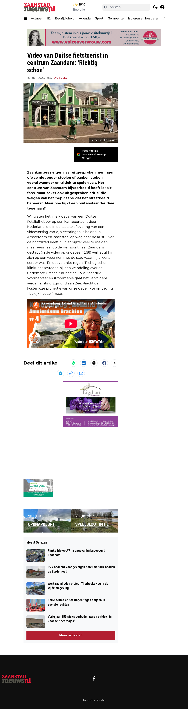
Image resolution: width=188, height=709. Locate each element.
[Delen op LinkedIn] (83, 363)
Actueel (36, 18)
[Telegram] (60, 373)
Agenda (85, 18)
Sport (99, 18)
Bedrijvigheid (65, 18)
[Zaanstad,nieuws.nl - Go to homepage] (16, 678)
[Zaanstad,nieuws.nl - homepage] (40, 7)
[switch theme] (155, 7)
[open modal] (162, 7)
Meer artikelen (70, 635)
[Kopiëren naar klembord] (71, 373)
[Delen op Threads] (94, 363)
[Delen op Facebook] (104, 363)
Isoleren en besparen (143, 18)
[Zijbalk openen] (26, 18)
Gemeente (116, 18)
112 (49, 18)
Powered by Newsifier (94, 700)
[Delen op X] (114, 363)
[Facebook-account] (94, 678)
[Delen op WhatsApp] (73, 363)
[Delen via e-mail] (81, 373)
